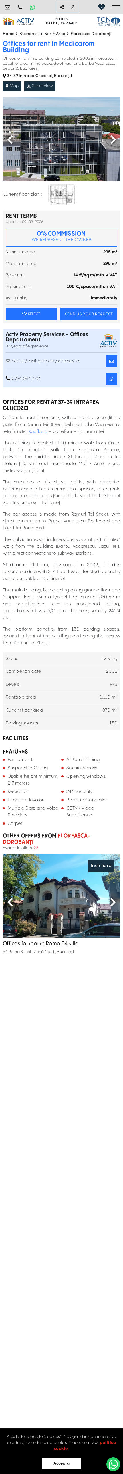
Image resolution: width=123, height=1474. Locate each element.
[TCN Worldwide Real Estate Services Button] (108, 21)
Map (14, 86)
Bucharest (29, 34)
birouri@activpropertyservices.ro (8, 5)
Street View (42, 86)
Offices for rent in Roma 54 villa (41, 943)
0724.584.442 (20, 5)
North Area (55, 34)
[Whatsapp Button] (32, 7)
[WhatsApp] (113, 1464)
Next (113, 139)
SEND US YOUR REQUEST (89, 314)
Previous (10, 139)
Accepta (61, 1463)
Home (8, 34)
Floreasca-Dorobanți (91, 34)
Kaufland (38, 431)
